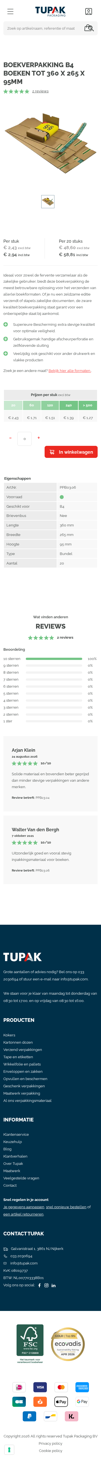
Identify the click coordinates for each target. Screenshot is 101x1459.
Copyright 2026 (17, 1436)
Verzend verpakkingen (22, 1050)
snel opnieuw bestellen (66, 1207)
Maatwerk (11, 1171)
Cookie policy (50, 1451)
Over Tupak (13, 1163)
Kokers (9, 1035)
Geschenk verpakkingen (24, 1086)
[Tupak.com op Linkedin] (53, 1285)
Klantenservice (16, 1134)
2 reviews (40, 91)
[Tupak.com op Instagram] (46, 1285)
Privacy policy (50, 1443)
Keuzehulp (12, 1142)
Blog (7, 1149)
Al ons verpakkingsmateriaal (27, 1101)
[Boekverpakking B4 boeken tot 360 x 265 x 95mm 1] (50, 144)
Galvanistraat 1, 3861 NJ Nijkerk (36, 1249)
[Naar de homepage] (50, 10)
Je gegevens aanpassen (23, 1207)
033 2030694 (21, 1256)
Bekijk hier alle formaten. (70, 371)
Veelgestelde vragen (21, 1178)
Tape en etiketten (18, 1057)
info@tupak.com (74, 979)
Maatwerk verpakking (21, 1093)
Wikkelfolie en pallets (22, 1064)
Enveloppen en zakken (23, 1071)
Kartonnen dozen (18, 1042)
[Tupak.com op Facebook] (39, 1285)
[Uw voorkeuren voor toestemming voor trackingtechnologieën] (9, 1450)
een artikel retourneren (23, 1214)
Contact (10, 1185)
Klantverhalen (15, 1156)
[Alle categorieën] (10, 11)
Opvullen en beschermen (25, 1079)
